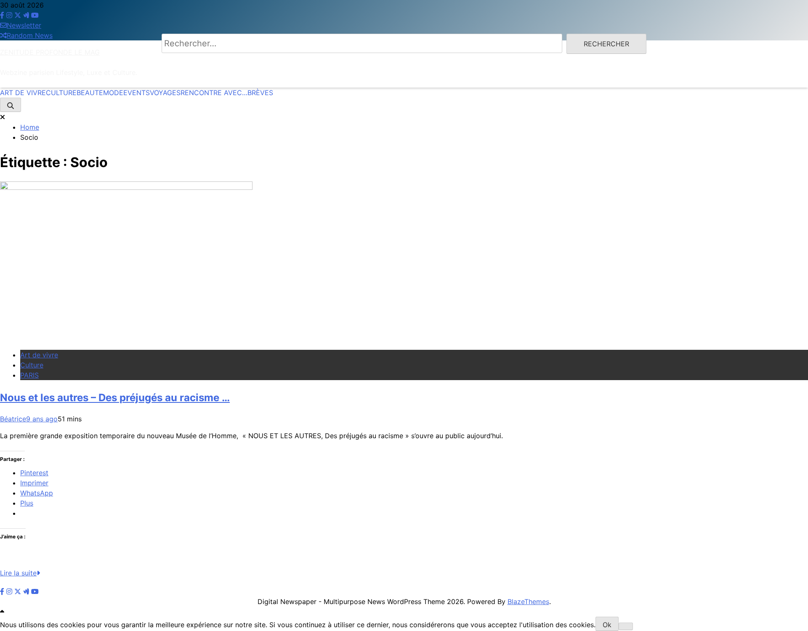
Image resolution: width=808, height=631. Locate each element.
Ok (607, 624)
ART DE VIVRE (23, 92)
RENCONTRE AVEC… (214, 92)
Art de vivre (39, 355)
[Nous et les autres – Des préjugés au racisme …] (126, 187)
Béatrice (13, 419)
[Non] (626, 626)
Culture (31, 365)
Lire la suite (18, 573)
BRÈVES (260, 92)
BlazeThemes (528, 601)
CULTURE (61, 92)
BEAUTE (90, 92)
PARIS (29, 375)
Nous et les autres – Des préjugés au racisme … (115, 397)
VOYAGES (165, 92)
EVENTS (136, 92)
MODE (113, 92)
